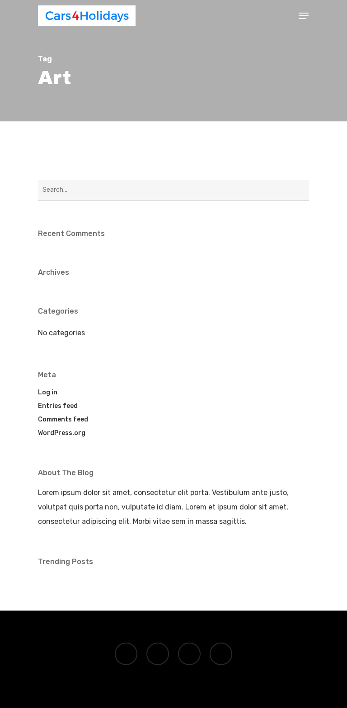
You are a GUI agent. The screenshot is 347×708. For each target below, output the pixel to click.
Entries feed (58, 406)
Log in (47, 392)
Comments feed (63, 419)
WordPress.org (61, 433)
